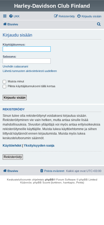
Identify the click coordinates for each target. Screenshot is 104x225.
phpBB (49, 179)
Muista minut (15, 81)
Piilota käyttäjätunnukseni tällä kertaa (31, 86)
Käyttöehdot (12, 145)
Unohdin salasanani (15, 66)
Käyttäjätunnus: (14, 44)
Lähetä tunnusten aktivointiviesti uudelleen (30, 71)
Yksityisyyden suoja (39, 145)
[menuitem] (14, 16)
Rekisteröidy (13, 157)
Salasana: (9, 56)
